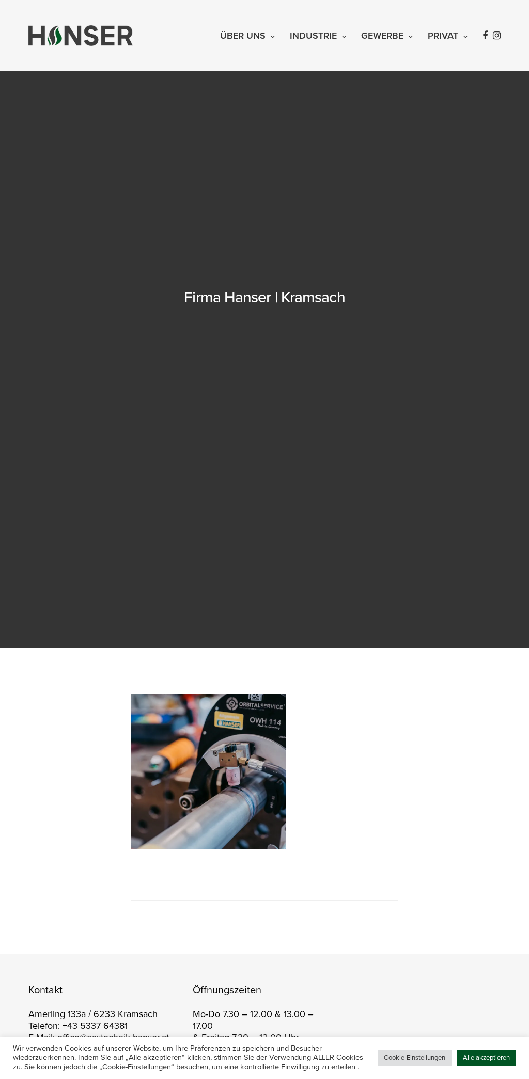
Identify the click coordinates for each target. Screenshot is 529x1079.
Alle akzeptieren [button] (486, 1058)
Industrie (313, 35)
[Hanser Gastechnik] (80, 35)
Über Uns (243, 35)
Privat (443, 35)
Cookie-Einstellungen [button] (414, 1058)
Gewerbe (382, 35)
